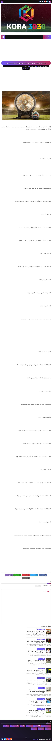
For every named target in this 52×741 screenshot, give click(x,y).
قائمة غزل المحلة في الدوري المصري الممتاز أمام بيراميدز (36, 651)
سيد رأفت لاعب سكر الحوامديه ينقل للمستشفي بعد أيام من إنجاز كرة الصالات (36, 691)
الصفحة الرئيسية (33, 66)
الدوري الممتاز (27, 66)
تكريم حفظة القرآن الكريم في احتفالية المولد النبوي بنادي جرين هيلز (36, 632)
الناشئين (29, 726)
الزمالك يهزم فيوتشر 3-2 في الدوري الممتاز (36, 661)
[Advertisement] (26, 50)
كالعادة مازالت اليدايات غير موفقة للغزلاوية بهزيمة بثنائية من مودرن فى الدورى (36, 712)
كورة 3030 (35, 739)
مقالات (40, 729)
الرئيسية (46, 37)
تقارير (22, 726)
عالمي (47, 729)
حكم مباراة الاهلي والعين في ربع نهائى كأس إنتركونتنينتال (37, 701)
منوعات (33, 729)
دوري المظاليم (14, 726)
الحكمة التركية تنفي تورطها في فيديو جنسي (36, 680)
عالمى (5, 726)
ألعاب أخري (36, 726)
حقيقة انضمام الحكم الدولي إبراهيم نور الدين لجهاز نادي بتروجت (36, 671)
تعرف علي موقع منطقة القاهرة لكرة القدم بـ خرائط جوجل (36, 642)
